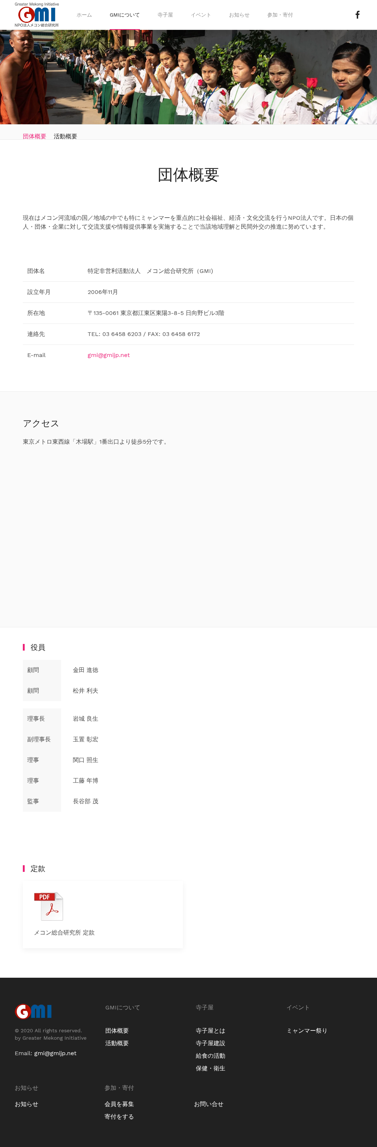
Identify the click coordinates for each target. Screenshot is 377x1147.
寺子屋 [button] (165, 15)
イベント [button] (201, 15)
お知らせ (239, 15)
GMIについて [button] (125, 15)
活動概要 (65, 136)
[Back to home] (37, 15)
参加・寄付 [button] (280, 15)
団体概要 (34, 136)
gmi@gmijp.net (109, 354)
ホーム (84, 15)
